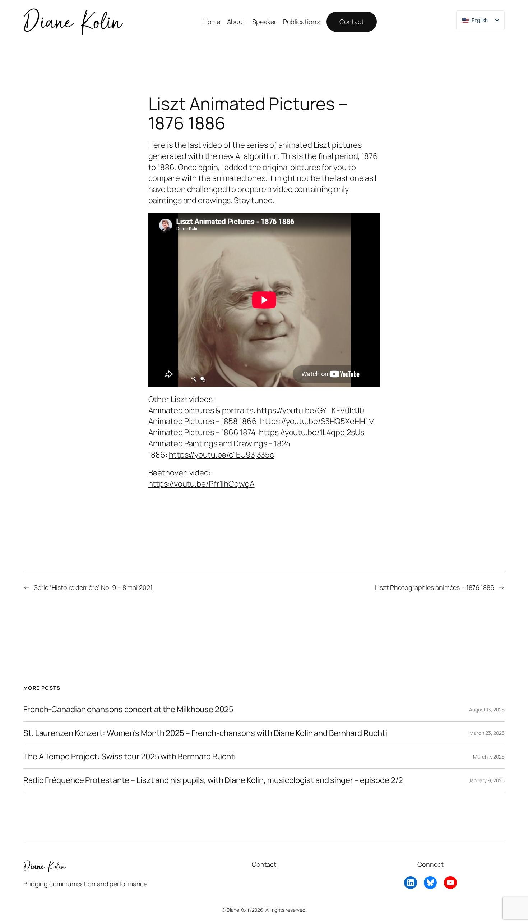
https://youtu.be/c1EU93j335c (221, 454)
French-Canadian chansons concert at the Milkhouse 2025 (128, 709)
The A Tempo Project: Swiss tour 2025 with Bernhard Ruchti (129, 756)
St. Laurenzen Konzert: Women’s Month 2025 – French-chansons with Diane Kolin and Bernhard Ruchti (205, 733)
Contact (351, 21)
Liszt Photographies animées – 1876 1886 (434, 587)
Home (212, 21)
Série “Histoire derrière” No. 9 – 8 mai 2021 (93, 587)
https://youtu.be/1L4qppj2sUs (311, 432)
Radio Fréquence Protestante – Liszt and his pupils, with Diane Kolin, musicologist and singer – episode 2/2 (213, 780)
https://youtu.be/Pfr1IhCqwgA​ (201, 483)
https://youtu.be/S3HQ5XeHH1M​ (317, 421)
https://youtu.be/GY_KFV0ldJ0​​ (310, 410)
